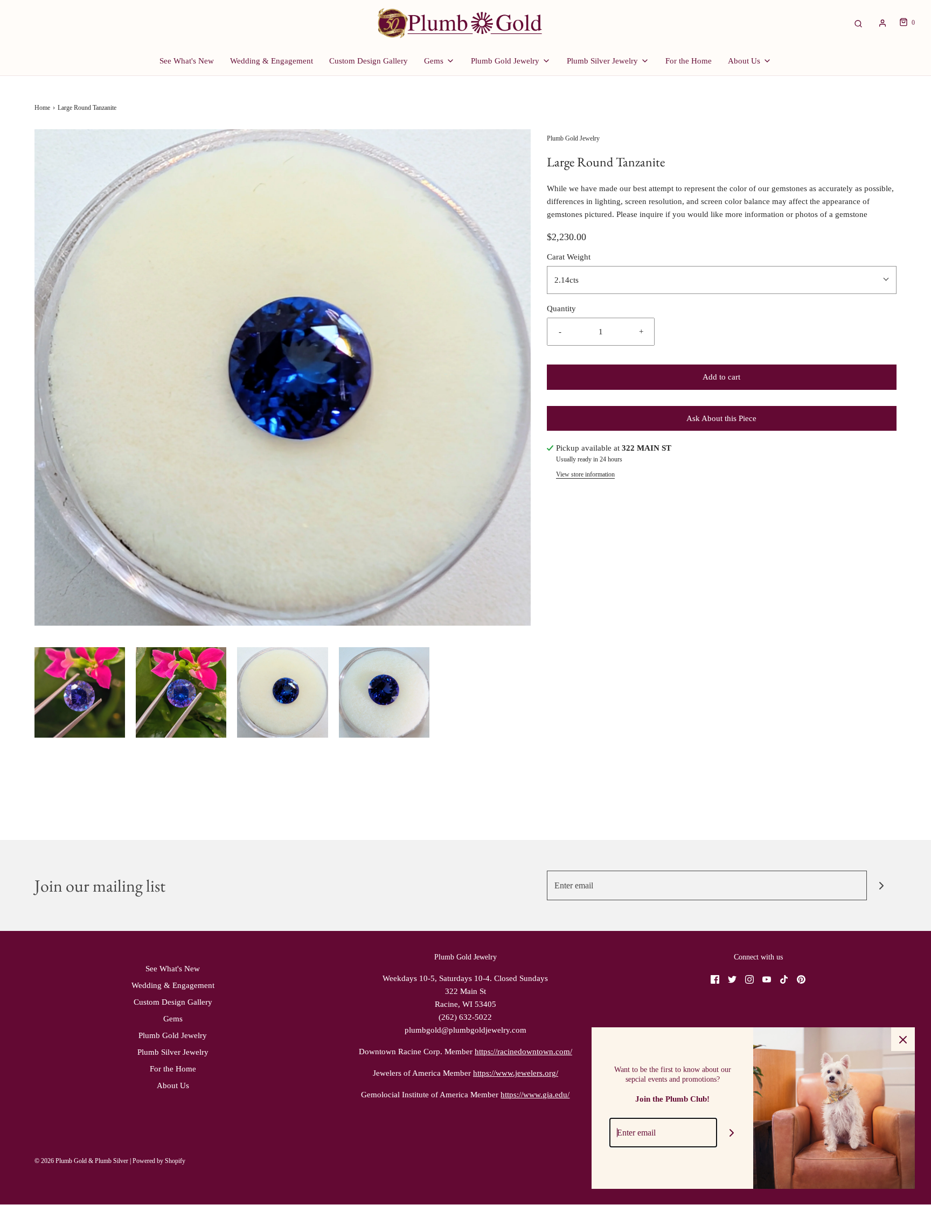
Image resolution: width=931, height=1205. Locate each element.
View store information (585, 474)
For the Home (688, 61)
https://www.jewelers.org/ (515, 1073)
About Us (173, 1085)
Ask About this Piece (721, 418)
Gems (173, 1018)
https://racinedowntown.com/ (523, 1051)
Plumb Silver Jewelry (173, 1052)
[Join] (882, 885)
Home (42, 107)
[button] (79, 692)
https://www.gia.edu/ (535, 1094)
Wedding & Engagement (271, 61)
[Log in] (882, 23)
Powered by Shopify (159, 1161)
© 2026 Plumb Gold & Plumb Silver (81, 1161)
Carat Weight (568, 257)
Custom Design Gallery (368, 61)
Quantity (561, 308)
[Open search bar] (858, 23)
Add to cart (721, 377)
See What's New (186, 61)
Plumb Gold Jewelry (172, 1035)
